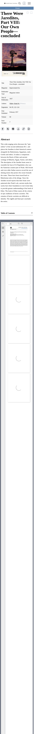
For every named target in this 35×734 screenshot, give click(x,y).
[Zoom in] (22, 223)
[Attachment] (2, 235)
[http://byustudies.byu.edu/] (14, 253)
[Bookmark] (2, 231)
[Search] (2, 223)
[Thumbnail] (2, 227)
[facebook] (2, 129)
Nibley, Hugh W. (15, 103)
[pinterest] (13, 129)
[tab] (3, 228)
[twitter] (8, 129)
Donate (17, 8)
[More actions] (31, 223)
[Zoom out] (18, 223)
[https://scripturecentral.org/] (24, 228)
